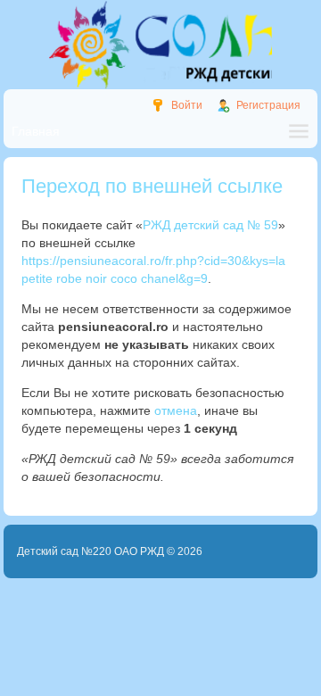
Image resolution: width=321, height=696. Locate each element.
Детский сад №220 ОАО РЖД (90, 551)
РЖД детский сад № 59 (210, 225)
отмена (175, 410)
